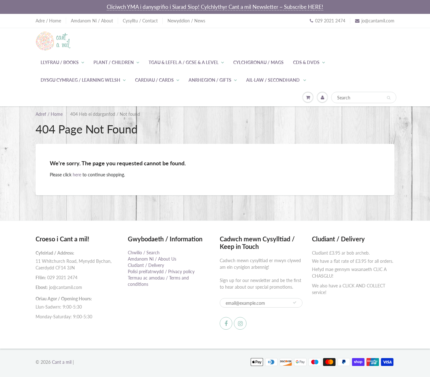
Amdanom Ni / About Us (152, 259)
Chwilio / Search (144, 252)
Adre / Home (48, 20)
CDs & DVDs (306, 62)
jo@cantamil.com (377, 20)
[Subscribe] (294, 302)
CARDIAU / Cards (154, 80)
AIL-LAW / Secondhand (273, 80)
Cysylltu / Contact (140, 20)
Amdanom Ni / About (92, 20)
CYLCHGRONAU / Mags (258, 62)
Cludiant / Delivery (146, 265)
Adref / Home (49, 114)
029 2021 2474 (330, 20)
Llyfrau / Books (60, 62)
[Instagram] (240, 323)
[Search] (389, 98)
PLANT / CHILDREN (113, 62)
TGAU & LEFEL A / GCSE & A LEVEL (183, 62)
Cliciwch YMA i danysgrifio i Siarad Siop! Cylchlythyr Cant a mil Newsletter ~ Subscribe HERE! (215, 6)
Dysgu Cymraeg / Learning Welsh (80, 80)
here (77, 174)
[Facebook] (226, 323)
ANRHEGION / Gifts (210, 80)
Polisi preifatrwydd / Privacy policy (161, 271)
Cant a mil (61, 362)
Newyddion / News (186, 20)
